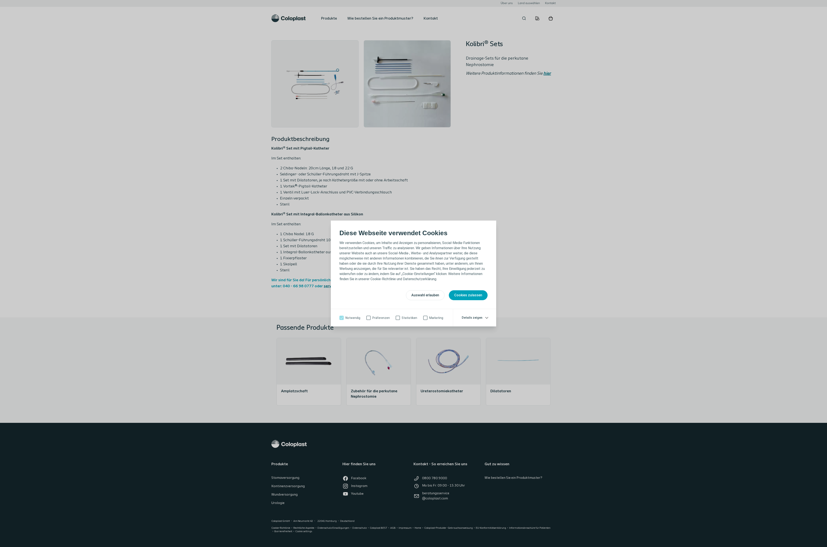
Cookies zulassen (468, 295)
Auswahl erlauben (425, 295)
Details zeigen (472, 317)
